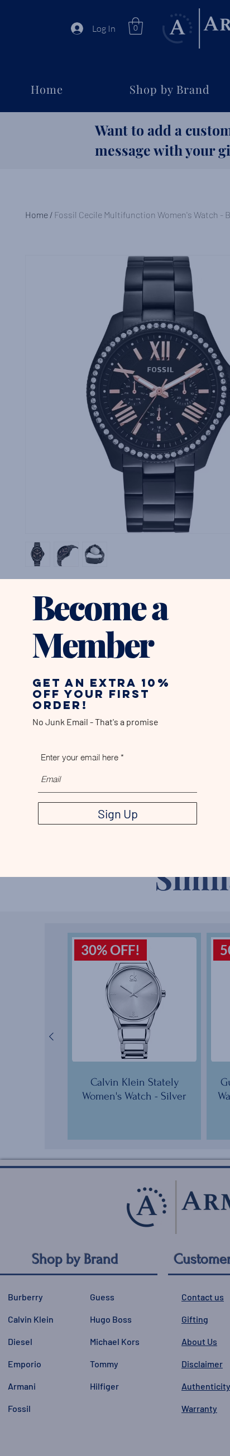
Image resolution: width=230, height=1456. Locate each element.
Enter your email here (79, 757)
